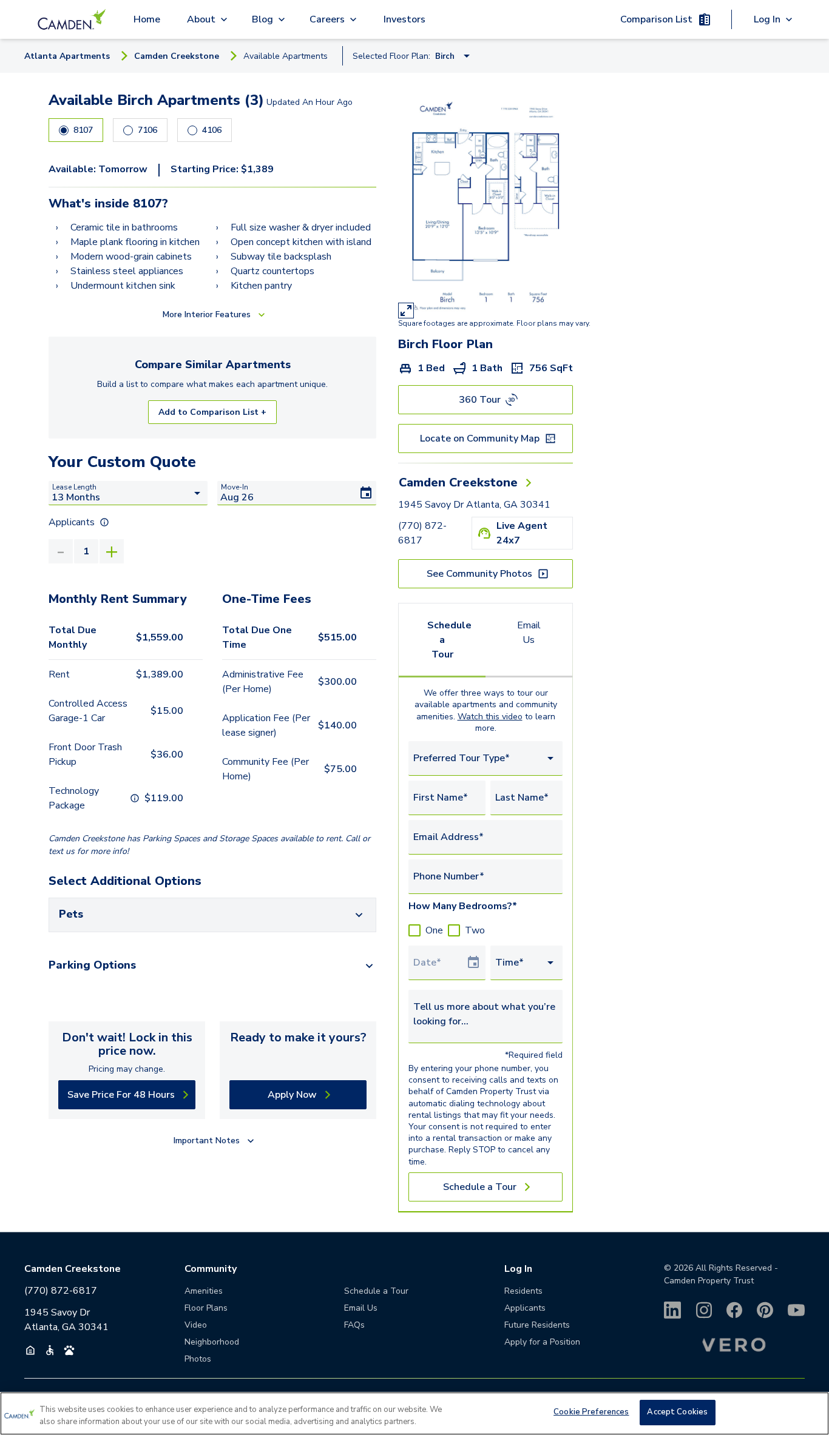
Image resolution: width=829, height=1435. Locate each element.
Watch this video (490, 716)
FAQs (354, 1325)
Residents (523, 1291)
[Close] (809, 1412)
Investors (404, 19)
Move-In (234, 487)
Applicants (525, 1308)
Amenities (203, 1291)
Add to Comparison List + (212, 412)
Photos (197, 1359)
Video (195, 1325)
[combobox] (485, 758)
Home (147, 19)
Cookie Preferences (591, 1411)
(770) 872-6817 (422, 533)
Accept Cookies (677, 1411)
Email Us (529, 633)
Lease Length (74, 487)
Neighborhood (211, 1342)
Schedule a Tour (449, 640)
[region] (414, 1413)
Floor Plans (206, 1308)
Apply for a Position (542, 1342)
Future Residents (537, 1325)
